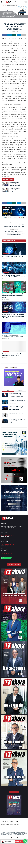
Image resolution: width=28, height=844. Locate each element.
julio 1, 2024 (5, 319)
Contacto (16, 824)
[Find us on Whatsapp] (13, 827)
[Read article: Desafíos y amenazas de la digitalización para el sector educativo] (14, 328)
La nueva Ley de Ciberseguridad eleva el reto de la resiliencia (16, 414)
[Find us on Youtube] (8, 827)
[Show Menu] (1, 2)
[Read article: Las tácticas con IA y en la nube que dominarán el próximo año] (14, 249)
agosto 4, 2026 (13, 186)
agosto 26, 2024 (6, 299)
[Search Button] (15, 2)
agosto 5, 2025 (6, 278)
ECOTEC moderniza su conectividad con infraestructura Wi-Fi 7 (17, 190)
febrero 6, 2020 (6, 357)
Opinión (5, 311)
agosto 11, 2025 (6, 259)
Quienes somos (4, 821)
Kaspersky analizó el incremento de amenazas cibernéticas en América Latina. (12, 295)
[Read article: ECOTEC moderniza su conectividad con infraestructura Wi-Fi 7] (5, 190)
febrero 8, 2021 (6, 338)
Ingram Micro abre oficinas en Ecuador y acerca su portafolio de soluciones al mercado (17, 408)
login (7, 361)
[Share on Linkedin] (9, 35)
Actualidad (6, 253)
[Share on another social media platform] (23, 35)
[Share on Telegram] (19, 35)
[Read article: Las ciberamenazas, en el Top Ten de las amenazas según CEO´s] (14, 346)
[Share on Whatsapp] (14, 35)
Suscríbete (20, 2)
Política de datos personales (7, 824)
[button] (1, 804)
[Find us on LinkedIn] (6, 827)
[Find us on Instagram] (11, 827)
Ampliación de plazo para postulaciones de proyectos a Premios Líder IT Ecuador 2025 (16, 395)
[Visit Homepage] (8, 2)
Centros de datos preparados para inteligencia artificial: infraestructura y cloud (17, 421)
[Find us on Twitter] (3, 827)
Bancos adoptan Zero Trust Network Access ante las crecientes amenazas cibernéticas (13, 316)
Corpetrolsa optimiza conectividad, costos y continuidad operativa (15, 184)
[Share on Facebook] (4, 35)
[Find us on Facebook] (1, 827)
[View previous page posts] (13, 196)
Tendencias (6, 351)
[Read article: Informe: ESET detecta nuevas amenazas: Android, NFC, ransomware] (14, 268)
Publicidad (17, 821)
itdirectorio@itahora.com (6, 553)
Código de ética (15, 823)
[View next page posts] (15, 196)
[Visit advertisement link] (14, 212)
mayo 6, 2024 (12, 31)
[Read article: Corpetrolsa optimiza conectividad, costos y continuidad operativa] (5, 184)
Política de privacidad (5, 823)
